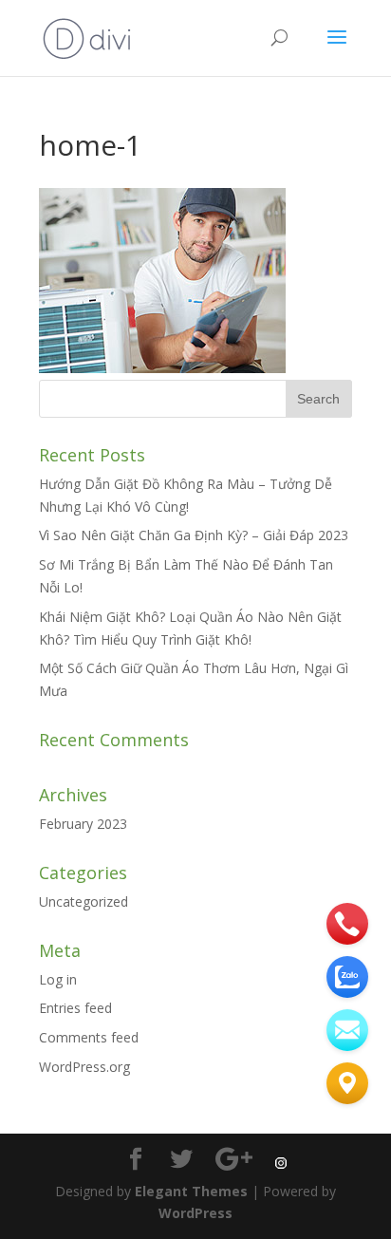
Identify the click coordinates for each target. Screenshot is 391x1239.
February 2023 (83, 824)
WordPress (195, 1213)
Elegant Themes (191, 1191)
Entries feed (75, 1008)
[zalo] (347, 977)
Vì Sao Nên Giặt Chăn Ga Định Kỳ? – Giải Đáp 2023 (193, 535)
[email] (347, 1030)
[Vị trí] (347, 1083)
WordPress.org (84, 1067)
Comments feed (89, 1037)
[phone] (347, 924)
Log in (58, 979)
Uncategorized (83, 901)
